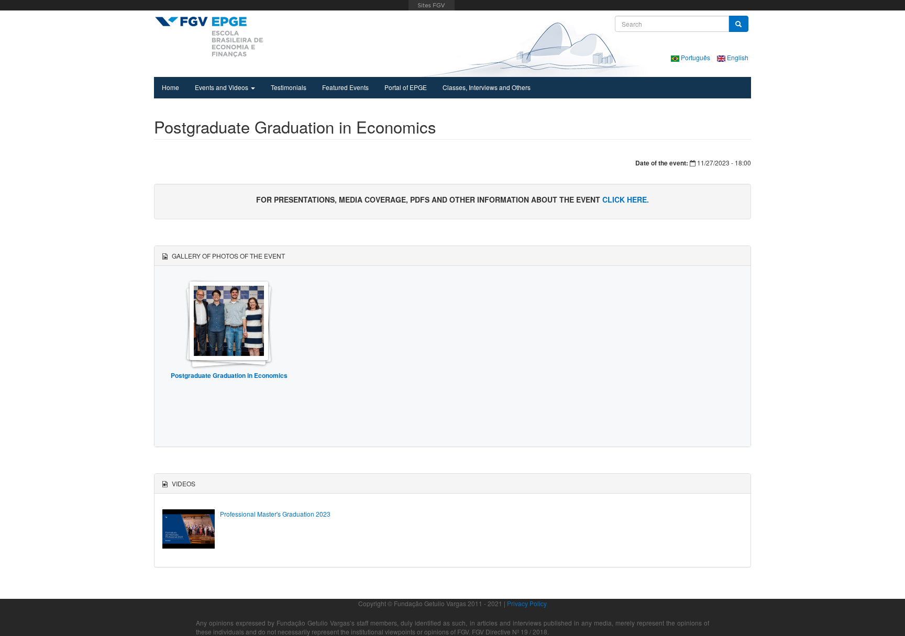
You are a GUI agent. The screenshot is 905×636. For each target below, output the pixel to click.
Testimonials (288, 87)
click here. (625, 199)
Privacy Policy (527, 603)
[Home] (208, 37)
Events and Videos (222, 87)
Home (170, 87)
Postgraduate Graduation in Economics (229, 375)
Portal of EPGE (405, 87)
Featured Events (345, 87)
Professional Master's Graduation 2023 (275, 513)
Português (695, 57)
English (736, 57)
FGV (431, 5)
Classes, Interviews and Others (487, 87)
